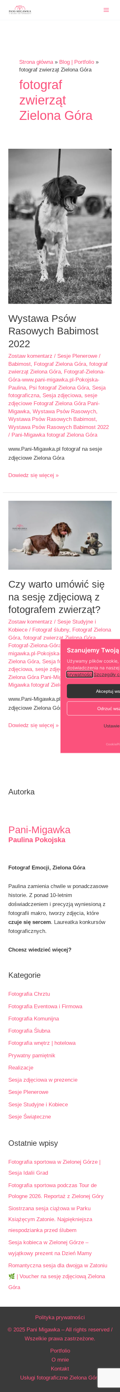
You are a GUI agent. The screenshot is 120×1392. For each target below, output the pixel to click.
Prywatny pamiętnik (31, 1055)
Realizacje (20, 1068)
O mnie (60, 1360)
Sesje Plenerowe (77, 356)
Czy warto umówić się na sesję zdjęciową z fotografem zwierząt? (56, 597)
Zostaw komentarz (30, 356)
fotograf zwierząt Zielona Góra (59, 638)
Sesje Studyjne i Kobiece (38, 1105)
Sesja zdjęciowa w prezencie (42, 1080)
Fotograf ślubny (50, 630)
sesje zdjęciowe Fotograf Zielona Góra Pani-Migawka (54, 403)
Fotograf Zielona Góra (60, 364)
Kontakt (60, 1369)
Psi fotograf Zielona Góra (59, 388)
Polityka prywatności (60, 1317)
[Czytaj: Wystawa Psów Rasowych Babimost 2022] (60, 226)
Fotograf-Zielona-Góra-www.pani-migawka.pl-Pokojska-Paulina (56, 379)
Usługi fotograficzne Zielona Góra (60, 1378)
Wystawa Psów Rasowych (64, 411)
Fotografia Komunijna (33, 1019)
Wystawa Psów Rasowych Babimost (52, 419)
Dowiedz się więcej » (33, 476)
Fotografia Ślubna (29, 1031)
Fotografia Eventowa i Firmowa (45, 1006)
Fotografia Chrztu (29, 994)
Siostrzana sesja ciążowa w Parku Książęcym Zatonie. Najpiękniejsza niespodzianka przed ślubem (50, 1219)
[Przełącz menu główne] (106, 10)
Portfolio (60, 1351)
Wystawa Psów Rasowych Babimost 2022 (53, 331)
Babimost (19, 364)
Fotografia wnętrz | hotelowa (42, 1043)
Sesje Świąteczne (29, 1117)
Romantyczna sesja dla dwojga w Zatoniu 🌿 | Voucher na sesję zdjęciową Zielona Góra (57, 1276)
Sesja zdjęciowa (62, 395)
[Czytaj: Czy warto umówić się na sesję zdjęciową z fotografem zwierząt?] (60, 535)
